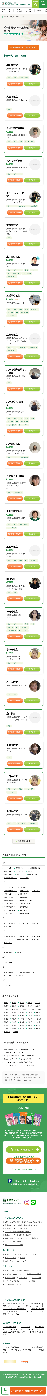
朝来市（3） (20, 871)
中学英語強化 (24, 1270)
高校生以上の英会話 (34, 1274)
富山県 (22, 1012)
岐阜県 (6, 1016)
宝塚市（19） (36, 936)
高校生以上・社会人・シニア (15, 1261)
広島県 (30, 1022)
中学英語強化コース (27, 1049)
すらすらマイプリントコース (30, 1059)
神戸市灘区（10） (10, 910)
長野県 (6, 1012)
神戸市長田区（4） (26, 907)
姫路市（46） (8, 962)
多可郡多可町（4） (10, 936)
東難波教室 (12, 225)
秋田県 (22, 1003)
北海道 (6, 1003)
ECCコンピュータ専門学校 (21, 1350)
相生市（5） (8, 868)
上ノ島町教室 (13, 256)
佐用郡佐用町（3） (10, 923)
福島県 (14, 1006)
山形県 (37, 1003)
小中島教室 (12, 649)
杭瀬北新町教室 (14, 160)
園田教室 (10, 579)
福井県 (37, 1012)
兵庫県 (22, 1019)
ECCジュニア (25, 1327)
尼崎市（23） (8, 874)
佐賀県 (6, 1028)
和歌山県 (38, 1019)
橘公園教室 (12, 65)
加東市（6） (36, 891)
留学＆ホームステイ (32, 1306)
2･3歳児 (8, 1254)
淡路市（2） (21, 874)
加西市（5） (24, 891)
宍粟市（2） (36, 923)
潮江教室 (10, 713)
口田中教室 (12, 776)
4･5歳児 (18, 1254)
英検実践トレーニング (13, 1274)
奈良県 (30, 1019)
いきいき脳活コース (10, 1065)
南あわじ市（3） (21, 975)
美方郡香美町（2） (10, 972)
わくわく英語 (10, 1278)
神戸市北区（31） (26, 900)
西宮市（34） (8, 953)
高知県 (30, 1025)
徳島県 (6, 1025)
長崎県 (14, 1028)
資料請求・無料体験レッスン (26, 1225)
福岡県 (37, 1025)
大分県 (30, 1028)
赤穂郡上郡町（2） (34, 868)
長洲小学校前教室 (15, 128)
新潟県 (14, 1012)
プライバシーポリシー (13, 1241)
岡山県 (22, 1022)
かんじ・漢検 (36, 1278)
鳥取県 (6, 1022)
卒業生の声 (9, 1238)
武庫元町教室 (13, 443)
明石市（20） (20, 868)
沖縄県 (15, 1032)
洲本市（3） (8, 926)
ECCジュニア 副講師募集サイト (14, 1309)
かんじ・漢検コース (10, 1059)
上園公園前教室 (14, 511)
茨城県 (22, 1006)
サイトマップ (22, 1238)
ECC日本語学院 (33, 1329)
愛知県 (22, 1016)
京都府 (6, 1019)
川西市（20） (8, 894)
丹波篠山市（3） (23, 939)
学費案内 (8, 1228)
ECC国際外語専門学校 (11, 1347)
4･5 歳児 (10, 10)
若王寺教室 (12, 682)
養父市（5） (8, 985)
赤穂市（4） (8, 871)
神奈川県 (15, 1009)
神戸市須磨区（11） (11, 904)
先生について (10, 1235)
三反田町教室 (13, 295)
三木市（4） (8, 975)
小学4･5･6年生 (10, 1258)
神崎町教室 (12, 611)
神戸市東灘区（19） (27, 913)
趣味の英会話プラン (25, 1062)
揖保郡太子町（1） (10, 878)
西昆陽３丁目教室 (15, 476)
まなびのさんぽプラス (13, 1284)
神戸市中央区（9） (10, 907)
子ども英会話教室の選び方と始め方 (18, 1232)
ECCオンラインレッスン (12, 1306)
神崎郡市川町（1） (10, 897)
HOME (6, 1211)
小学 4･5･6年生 (29, 10)
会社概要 (35, 1238)
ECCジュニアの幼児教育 (33, 1222)
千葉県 (23, 1009)
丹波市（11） (36, 939)
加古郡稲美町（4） (24, 887)
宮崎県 (37, 1028)
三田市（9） (24, 923)
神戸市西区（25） (26, 910)
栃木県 (30, 1006)
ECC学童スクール (15, 1329)
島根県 (14, 1022)
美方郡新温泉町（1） (27, 972)
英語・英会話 (10, 1270)
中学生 (39, 10)
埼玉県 (6, 1009)
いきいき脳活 (30, 1281)
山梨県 (39, 1009)
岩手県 (30, 1003)
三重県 (30, 1016)
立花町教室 (12, 334)
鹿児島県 (7, 1032)
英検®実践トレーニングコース (14, 1052)
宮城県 (6, 1006)
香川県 (14, 1025)
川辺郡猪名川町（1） (24, 894)
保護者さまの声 (25, 1235)
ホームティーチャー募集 (14, 1245)
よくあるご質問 (21, 1228)
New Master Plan (10, 1062)
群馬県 (37, 1006)
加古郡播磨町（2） (10, 891)
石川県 (30, 1012)
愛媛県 (22, 1025)
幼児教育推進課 (34, 1304)
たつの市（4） (9, 939)
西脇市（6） (21, 953)
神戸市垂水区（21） (28, 904)
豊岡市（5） (8, 943)
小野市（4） (24, 878)
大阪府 (14, 1019)
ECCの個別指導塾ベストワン (13, 1304)
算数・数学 (23, 1278)
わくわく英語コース (27, 1065)
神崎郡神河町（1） (26, 897)
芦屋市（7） (31, 871)
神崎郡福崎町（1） (10, 900)
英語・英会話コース (10, 1049)
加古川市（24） (9, 887)
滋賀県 (37, 1016)
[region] (23, 11)
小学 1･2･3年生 (19, 10)
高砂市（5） (24, 936)
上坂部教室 (12, 745)
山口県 (37, 1022)
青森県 (14, 1003)
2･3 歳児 (3, 10)
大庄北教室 (12, 96)
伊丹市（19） (33, 874)
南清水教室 (12, 811)
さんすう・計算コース (11, 1056)
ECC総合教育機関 (9, 1327)
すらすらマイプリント (13, 1281)
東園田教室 (12, 546)
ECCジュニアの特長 (12, 1222)
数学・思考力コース (29, 1056)
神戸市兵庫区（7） (10, 913)
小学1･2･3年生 (31, 1254)
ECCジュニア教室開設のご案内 (14, 1332)
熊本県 (22, 1028)
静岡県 (14, 1016)
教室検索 (8, 1225)
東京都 (31, 1009)
